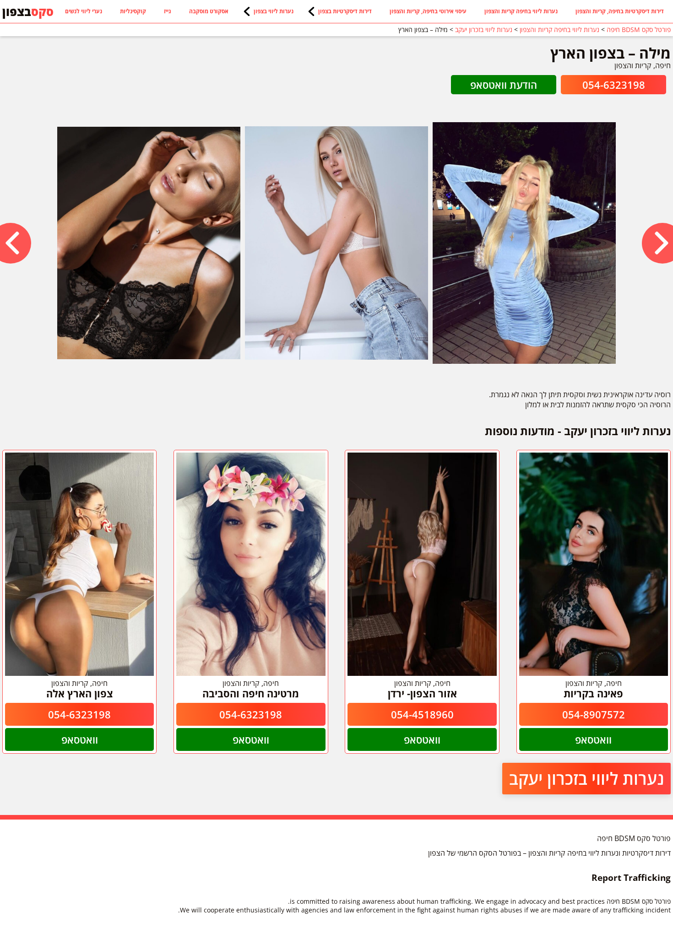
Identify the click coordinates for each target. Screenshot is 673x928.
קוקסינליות (133, 11)
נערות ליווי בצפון (273, 11)
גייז (167, 11)
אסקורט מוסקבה (208, 11)
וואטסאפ (593, 739)
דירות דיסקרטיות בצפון (345, 11)
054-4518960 (422, 714)
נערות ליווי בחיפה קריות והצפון (521, 11)
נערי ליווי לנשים (83, 11)
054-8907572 (593, 714)
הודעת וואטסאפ (503, 85)
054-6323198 (613, 85)
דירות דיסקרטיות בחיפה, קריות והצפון (619, 11)
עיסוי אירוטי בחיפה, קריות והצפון (428, 11)
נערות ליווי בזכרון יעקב (586, 778)
